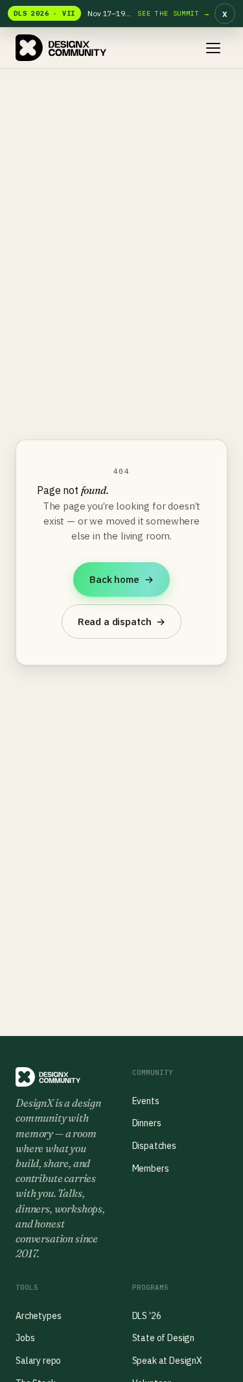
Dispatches (154, 1146)
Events (145, 1101)
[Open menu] (213, 48)
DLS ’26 (146, 1316)
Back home (121, 579)
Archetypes (38, 1316)
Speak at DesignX (167, 1360)
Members (150, 1168)
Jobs (25, 1338)
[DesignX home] (61, 48)
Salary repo (38, 1360)
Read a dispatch (121, 621)
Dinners (146, 1123)
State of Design (163, 1338)
